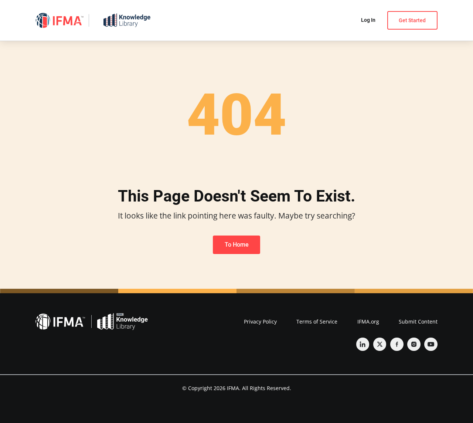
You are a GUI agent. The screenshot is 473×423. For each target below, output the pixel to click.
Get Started (412, 20)
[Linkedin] (363, 344)
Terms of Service (316, 321)
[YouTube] (431, 344)
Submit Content (418, 321)
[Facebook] (397, 344)
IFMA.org (368, 321)
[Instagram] (414, 344)
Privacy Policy (260, 321)
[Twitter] (380, 344)
